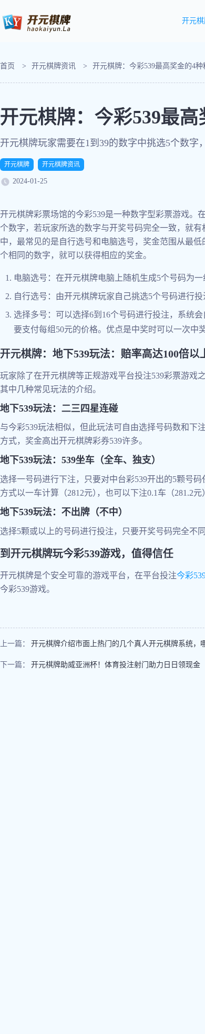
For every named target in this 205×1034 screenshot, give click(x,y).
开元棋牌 (16, 164)
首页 (7, 66)
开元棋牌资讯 (54, 66)
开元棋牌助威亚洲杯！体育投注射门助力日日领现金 (115, 665)
